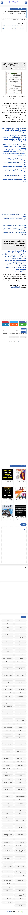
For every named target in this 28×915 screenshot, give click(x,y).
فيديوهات (7, 813)
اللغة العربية (20, 755)
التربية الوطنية (20, 692)
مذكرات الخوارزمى (20, 842)
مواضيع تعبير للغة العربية (20, 895)
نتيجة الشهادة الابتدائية (7, 898)
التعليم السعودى (7, 692)
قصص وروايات (8, 817)
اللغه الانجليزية (20, 758)
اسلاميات (7, 679)
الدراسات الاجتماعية (8, 710)
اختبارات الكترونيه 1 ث (7, 675)
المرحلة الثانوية (20, 765)
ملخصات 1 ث (20, 883)
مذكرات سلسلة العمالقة (20, 855)
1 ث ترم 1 (20, 623)
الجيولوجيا (23, 8)
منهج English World (8, 887)
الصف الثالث (7, 720)
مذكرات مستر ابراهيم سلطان (7, 863)
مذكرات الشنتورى (7, 842)
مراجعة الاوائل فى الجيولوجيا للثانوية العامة (14, 255)
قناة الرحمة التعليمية (20, 820)
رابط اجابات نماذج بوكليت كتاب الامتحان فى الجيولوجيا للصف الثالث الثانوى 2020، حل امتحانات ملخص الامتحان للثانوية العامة (14, 138)
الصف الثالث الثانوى (15, 8)
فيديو (20, 813)
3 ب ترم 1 (7, 641)
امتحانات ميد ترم (7, 772)
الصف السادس (8, 734)
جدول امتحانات (8, 796)
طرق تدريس (7, 806)
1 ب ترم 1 (20, 620)
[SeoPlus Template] (22, 912)
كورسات (20, 827)
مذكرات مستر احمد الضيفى (20, 867)
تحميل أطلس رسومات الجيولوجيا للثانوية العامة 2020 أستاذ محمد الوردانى (14, 146)
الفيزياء (7, 741)
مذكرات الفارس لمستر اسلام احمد (20, 846)
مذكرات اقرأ (20, 839)
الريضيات (7, 713)
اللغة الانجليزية (20, 751)
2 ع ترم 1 (7, 637)
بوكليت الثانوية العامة (7, 782)
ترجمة (20, 786)
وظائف (20, 905)
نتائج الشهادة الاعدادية (20, 898)
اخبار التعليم (20, 672)
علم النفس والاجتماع (20, 810)
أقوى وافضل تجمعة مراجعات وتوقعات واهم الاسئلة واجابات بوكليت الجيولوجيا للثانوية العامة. (13, 29)
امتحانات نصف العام (8, 775)
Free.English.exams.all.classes (20, 661)
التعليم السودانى (20, 696)
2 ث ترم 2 (20, 634)
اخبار (7, 668)
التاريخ (7, 686)
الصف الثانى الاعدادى (8, 727)
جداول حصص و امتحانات (20, 796)
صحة (8, 803)
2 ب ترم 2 (20, 630)
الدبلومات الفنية (20, 710)
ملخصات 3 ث (20, 887)
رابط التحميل (16, 287)
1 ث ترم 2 (7, 623)
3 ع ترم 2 (7, 644)
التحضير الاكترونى (20, 689)
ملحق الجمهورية (7, 880)
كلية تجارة (8, 824)
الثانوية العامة (7, 696)
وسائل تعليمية (7, 902)
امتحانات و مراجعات (20, 779)
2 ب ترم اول (7, 630)
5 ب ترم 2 (7, 651)
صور (20, 806)
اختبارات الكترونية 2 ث (20, 675)
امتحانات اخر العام (20, 768)
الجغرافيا (20, 703)
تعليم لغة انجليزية (20, 789)
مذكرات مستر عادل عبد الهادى (20, 872)
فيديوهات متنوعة (20, 817)
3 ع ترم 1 (20, 648)
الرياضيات (20, 713)
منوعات (7, 890)
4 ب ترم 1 (7, 648)
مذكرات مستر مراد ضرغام (20, 875)
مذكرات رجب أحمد (7, 850)
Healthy (7, 661)
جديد (8, 799)
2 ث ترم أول (7, 634)
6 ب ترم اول (20, 658)
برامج (20, 782)
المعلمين (8, 765)
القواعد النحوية (8, 744)
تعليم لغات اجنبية (7, 786)
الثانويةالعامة (20, 699)
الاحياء (20, 682)
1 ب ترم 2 (7, 620)
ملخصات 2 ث (7, 883)
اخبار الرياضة (7, 672)
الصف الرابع (20, 734)
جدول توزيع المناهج (20, 799)
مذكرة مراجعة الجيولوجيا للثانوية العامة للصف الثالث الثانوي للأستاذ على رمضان (13, 27)
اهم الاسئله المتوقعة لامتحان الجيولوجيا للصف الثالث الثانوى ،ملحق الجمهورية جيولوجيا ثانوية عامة (21, 483)
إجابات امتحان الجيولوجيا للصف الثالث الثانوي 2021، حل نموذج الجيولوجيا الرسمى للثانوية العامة (8, 501)
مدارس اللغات (20, 834)
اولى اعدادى (7, 779)
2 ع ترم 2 (20, 641)
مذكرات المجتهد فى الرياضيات (7, 846)
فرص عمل (7, 810)
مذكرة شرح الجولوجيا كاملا (18, 271)
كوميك (7, 827)
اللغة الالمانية (7, 748)
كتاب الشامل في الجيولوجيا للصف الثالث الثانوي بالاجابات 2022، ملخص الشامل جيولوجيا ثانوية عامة (21, 501)
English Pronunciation (7, 658)
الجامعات (7, 699)
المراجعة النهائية (7, 758)
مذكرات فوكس (20, 858)
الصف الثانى (20, 727)
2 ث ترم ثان (20, 637)
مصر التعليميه (20, 880)
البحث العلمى (20, 686)
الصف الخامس (8, 730)
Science (20, 665)
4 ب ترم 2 (20, 651)
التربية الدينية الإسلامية (7, 689)
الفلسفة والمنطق (20, 741)
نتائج (8, 894)
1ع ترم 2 (7, 627)
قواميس (7, 820)
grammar (7, 665)
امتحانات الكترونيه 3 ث (7, 768)
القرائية (20, 744)
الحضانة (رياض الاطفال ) (7, 706)
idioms (20, 668)
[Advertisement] (14, 47)
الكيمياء (20, 748)
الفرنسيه (7, 737)
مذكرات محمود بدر (20, 862)
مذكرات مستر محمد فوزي (7, 871)
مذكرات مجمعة (7, 858)
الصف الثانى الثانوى (20, 730)
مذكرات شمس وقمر (7, 855)
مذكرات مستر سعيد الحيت (8, 867)
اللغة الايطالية (7, 751)
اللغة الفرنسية (8, 755)
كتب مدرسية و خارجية (20, 824)
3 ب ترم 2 (20, 644)
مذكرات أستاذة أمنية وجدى (8, 835)
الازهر (8, 682)
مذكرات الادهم (7, 839)
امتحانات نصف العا (20, 775)
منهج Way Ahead (20, 890)
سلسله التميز (20, 803)
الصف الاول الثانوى (20, 720)
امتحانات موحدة (20, 772)
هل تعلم (20, 902)
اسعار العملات (20, 679)
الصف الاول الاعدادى (8, 717)
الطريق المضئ (14, 2)
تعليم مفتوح (7, 789)
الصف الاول (20, 717)
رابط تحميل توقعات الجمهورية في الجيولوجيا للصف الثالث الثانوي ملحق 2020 (14, 130)
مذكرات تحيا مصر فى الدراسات (20, 851)
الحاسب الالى (20, 706)
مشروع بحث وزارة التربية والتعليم (7, 876)
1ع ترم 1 (20, 627)
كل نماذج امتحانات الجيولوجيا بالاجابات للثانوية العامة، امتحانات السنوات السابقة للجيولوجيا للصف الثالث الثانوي (14, 152)
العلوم (20, 737)
